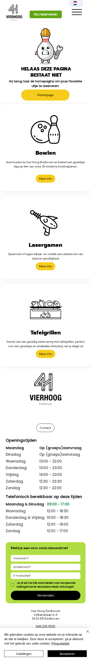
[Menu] (76, 12)
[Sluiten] (85, 634)
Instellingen (24, 654)
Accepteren (67, 654)
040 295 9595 (45, 626)
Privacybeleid (60, 643)
